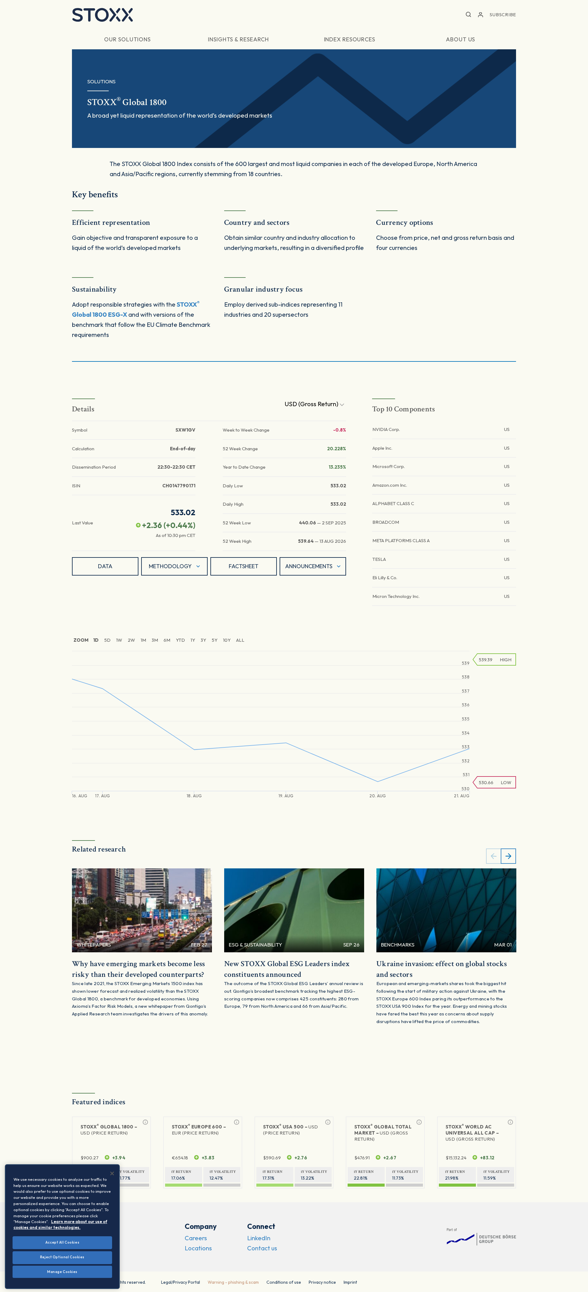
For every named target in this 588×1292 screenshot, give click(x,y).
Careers (196, 1238)
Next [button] (508, 856)
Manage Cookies (62, 1271)
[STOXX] (102, 15)
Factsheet (243, 566)
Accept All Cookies (62, 1242)
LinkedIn (258, 1238)
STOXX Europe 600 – (199, 1129)
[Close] (112, 1173)
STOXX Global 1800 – (109, 1129)
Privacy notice (322, 1282)
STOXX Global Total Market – (383, 1132)
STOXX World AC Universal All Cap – (472, 1132)
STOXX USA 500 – (290, 1129)
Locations (198, 1248)
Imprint (350, 1282)
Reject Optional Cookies (62, 1257)
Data (105, 566)
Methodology (170, 566)
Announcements (308, 566)
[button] (468, 15)
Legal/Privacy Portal (180, 1282)
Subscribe (503, 14)
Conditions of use (283, 1282)
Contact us (262, 1248)
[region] (62, 1226)
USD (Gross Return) (312, 404)
